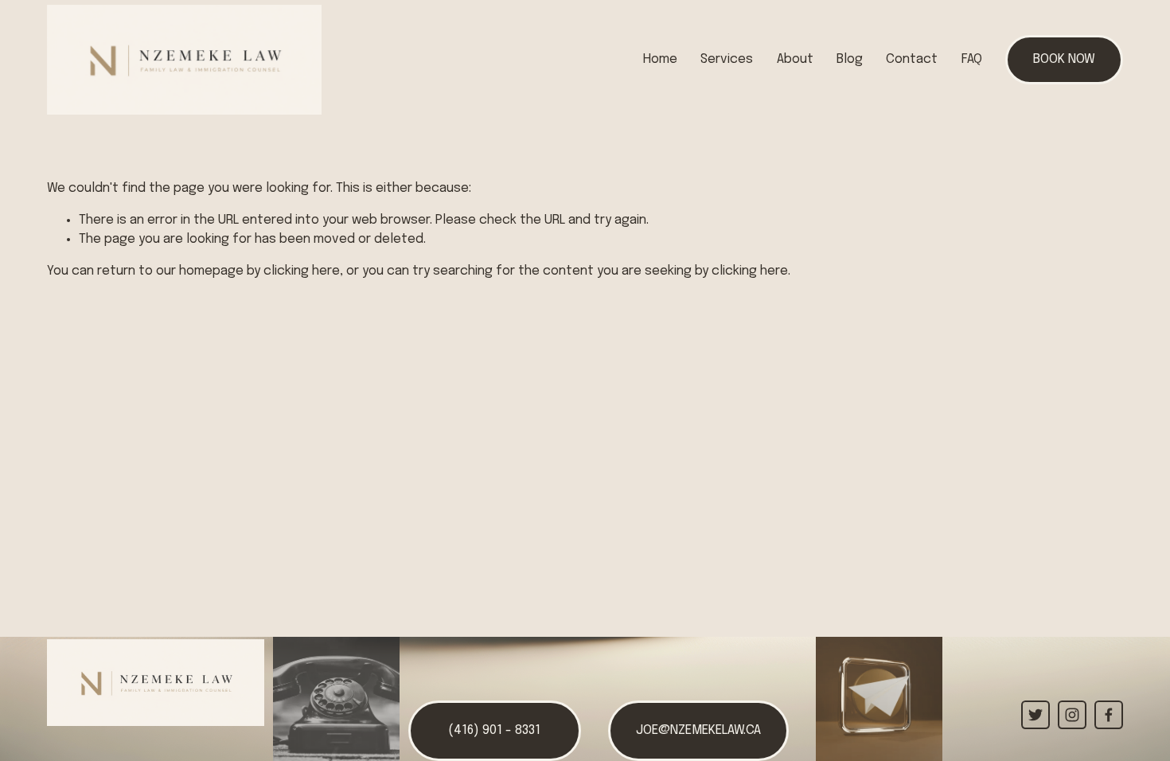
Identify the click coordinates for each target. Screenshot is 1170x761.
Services (726, 59)
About (795, 59)
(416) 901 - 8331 (494, 730)
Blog (850, 59)
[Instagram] (1072, 715)
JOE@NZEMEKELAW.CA (698, 730)
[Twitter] (1035, 715)
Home (660, 59)
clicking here (301, 271)
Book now (1064, 59)
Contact (912, 59)
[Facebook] (1108, 715)
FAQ (971, 59)
